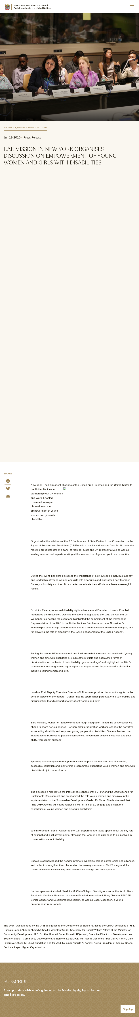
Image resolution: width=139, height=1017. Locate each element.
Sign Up (128, 1009)
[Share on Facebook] (8, 481)
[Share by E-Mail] (8, 496)
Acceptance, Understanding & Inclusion (25, 127)
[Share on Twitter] (8, 489)
